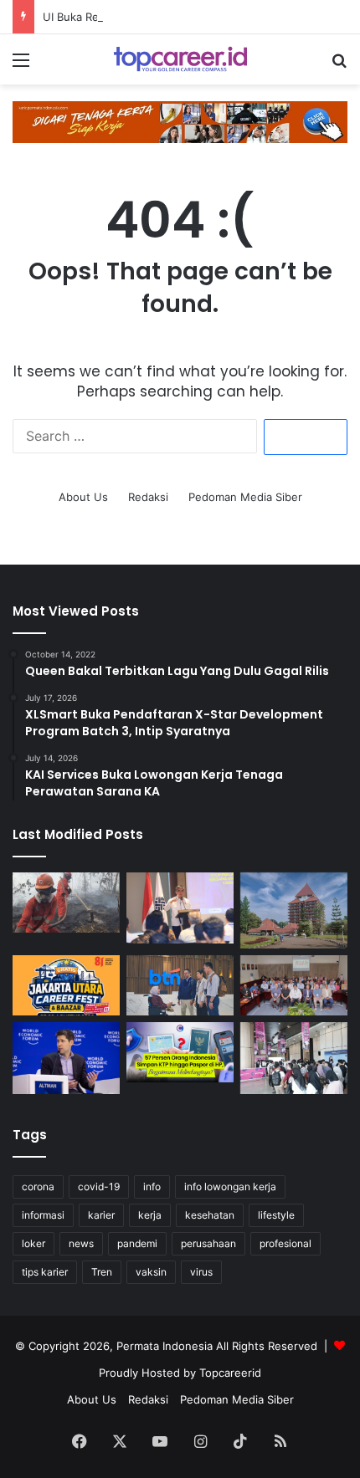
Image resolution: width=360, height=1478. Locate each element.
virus (201, 1272)
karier (101, 1215)
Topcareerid (230, 1372)
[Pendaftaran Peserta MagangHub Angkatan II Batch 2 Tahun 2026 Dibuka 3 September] (180, 908)
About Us (83, 497)
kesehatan (209, 1215)
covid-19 (99, 1186)
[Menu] (21, 65)
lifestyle (276, 1215)
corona (38, 1186)
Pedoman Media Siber (245, 497)
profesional (285, 1243)
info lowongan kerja (230, 1186)
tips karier (45, 1272)
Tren (101, 1272)
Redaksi (148, 497)
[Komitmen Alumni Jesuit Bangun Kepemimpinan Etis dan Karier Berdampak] (293, 985)
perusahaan (208, 1243)
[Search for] (339, 65)
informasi (43, 1215)
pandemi (137, 1243)
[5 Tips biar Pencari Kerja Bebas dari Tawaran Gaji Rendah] (293, 1057)
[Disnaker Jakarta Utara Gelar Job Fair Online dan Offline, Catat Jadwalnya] (66, 985)
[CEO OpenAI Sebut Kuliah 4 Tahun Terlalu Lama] (66, 1057)
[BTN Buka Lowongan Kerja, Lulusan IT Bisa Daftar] (180, 985)
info (152, 1186)
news (81, 1243)
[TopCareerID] (180, 59)
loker (33, 1243)
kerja (150, 1215)
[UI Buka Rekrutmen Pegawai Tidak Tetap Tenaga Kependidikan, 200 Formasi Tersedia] (293, 910)
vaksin (151, 1272)
